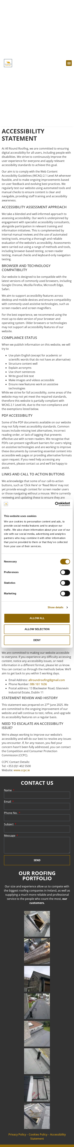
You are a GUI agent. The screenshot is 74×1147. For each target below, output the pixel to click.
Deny (37, 640)
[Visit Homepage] (8, 63)
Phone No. (11, 813)
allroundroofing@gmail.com (46, 680)
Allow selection (37, 629)
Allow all (37, 618)
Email (8, 801)
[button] (69, 63)
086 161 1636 (38, 684)
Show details (55, 607)
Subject (9, 824)
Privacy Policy (17, 1134)
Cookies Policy (38, 1134)
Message (10, 835)
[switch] (65, 572)
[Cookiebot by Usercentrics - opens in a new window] (55, 504)
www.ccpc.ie (22, 770)
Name (8, 790)
